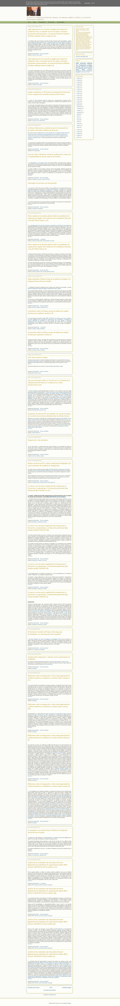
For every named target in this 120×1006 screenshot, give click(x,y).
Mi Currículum (51, 22)
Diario (34, 22)
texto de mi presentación (48, 664)
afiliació (33, 307)
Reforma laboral (35, 432)
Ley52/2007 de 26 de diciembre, (59, 752)
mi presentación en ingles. (58, 366)
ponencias (40, 195)
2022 (78, 86)
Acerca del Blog (60, 22)
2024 (78, 82)
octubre (79, 110)
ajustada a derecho (81, 66)
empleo (40, 55)
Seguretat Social (44, 307)
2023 (78, 84)
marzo (78, 123)
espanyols (36, 649)
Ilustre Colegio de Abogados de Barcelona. (42, 470)
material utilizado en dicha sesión (57, 475)
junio (78, 117)
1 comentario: (43, 239)
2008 (78, 135)
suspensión (50, 884)
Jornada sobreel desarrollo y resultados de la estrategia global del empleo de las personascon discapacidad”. (49, 190)
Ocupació (78, 72)
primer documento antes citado (54, 43)
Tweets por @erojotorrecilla (82, 56)
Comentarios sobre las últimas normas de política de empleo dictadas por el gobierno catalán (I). (48, 333)
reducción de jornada (43, 884)
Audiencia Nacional (36, 240)
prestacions (36, 855)
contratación (39, 521)
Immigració (38, 307)
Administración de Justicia (37, 409)
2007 (78, 137)
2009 (78, 133)
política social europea (48, 482)
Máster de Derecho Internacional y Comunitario (60, 469)
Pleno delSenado (34, 390)
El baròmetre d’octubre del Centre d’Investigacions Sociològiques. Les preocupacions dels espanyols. (45, 633)
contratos (84, 70)
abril (78, 121)
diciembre (79, 106)
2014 (78, 101)
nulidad (90, 66)
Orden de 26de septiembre (36, 100)
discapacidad (40, 208)
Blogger (69, 1003)
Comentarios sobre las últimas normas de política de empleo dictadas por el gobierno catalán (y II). (48, 312)
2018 (78, 93)
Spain (40, 372)
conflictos (34, 455)
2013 (78, 103)
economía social (35, 120)
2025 (78, 80)
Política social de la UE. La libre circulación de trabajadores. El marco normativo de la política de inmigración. (49, 464)
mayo (78, 119)
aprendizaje (34, 521)
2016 (78, 97)
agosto (78, 114)
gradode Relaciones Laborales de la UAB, (52, 803)
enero (78, 127)
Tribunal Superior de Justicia (48, 240)
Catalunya (34, 328)
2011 (78, 129)
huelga (42, 455)
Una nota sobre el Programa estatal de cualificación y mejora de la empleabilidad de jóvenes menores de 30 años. (49, 155)
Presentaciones (42, 22)
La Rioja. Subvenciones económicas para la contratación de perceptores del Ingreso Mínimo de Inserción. (48, 129)
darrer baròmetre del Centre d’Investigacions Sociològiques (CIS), (46, 639)
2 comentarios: (43, 883)
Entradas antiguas (66, 987)
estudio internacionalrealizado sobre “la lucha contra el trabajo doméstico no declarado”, (49, 797)
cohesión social (35, 55)
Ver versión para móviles (50, 990)
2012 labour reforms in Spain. (38, 357)
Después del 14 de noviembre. (38, 440)
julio (78, 116)
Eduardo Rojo (36, 53)
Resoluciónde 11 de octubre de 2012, (39, 162)
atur (33, 855)
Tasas (44, 409)
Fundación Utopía (32, 812)
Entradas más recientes (33, 987)
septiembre (79, 112)
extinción (36, 884)
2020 (78, 89)
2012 (78, 104)
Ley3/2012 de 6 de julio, (64, 611)
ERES (83, 69)
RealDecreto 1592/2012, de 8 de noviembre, (57, 614)
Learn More (87, 3)
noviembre (79, 108)
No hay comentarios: (44, 53)
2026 (78, 78)
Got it (93, 3)
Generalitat (42, 328)
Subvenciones (42, 120)
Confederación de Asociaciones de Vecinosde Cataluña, (57, 808)
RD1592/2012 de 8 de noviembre (57, 496)
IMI (33, 150)
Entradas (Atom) (52, 994)
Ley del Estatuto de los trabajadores (44, 610)
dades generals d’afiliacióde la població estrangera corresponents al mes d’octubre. (49, 288)
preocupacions (42, 649)
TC (39, 432)
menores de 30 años (46, 179)
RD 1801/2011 (59, 929)
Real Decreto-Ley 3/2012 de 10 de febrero (41, 611)
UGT (50, 510)
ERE (41, 240)
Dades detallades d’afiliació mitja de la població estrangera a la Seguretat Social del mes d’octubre (49, 280)
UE (54, 482)
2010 (78, 131)
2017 (78, 95)
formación (39, 179)
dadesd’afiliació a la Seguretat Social (53, 837)
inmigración (34, 482)
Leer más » (30, 50)
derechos (38, 455)
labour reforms (35, 372)
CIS (33, 649)
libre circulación (40, 482)
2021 (78, 87)
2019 (78, 91)
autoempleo (34, 208)
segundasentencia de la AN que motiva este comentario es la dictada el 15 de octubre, (50, 225)
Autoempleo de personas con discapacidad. (42, 183)
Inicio (29, 22)
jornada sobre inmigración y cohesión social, (60, 661)
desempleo (34, 179)
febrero (78, 125)
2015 (78, 99)
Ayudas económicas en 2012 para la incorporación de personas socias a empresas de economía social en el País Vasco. (49, 93)
